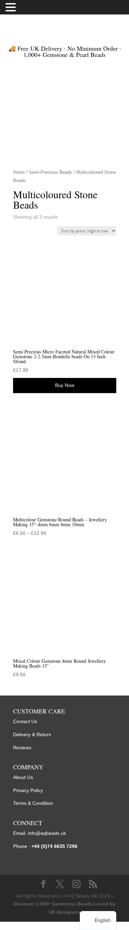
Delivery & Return (32, 734)
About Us (23, 777)
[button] (12, 7)
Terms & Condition (33, 803)
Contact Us (25, 721)
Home (19, 172)
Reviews (22, 747)
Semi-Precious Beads (50, 172)
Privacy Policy (28, 790)
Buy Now (64, 385)
